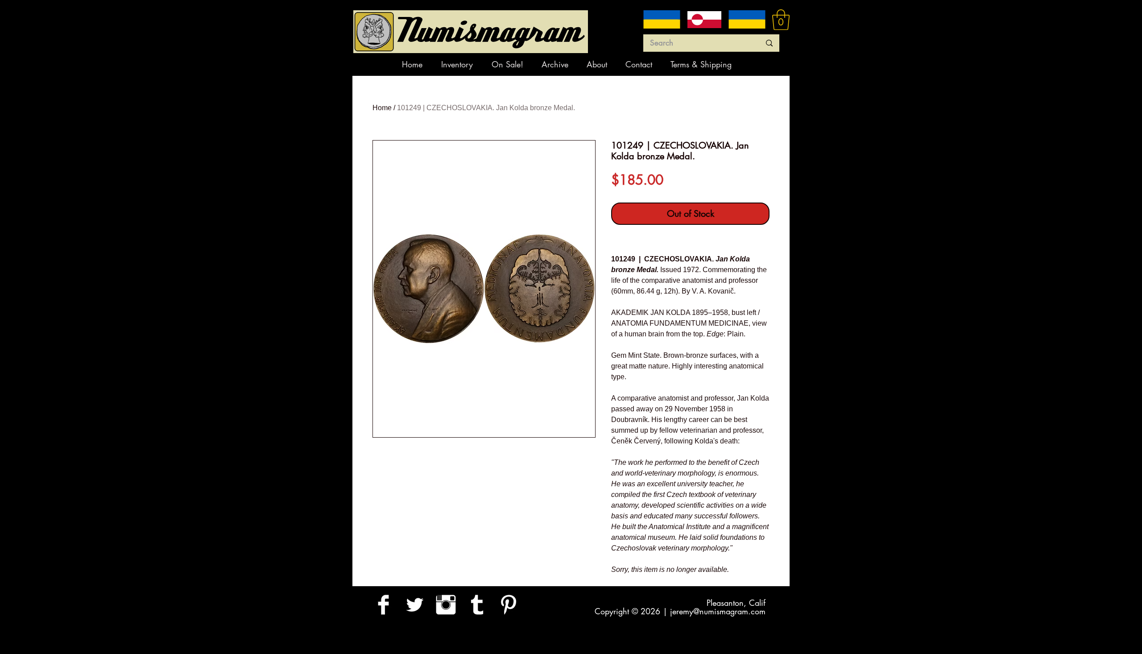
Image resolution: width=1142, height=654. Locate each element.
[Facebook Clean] (383, 605)
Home (382, 108)
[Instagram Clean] (446, 605)
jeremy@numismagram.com (717, 611)
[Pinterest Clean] (508, 605)
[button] (781, 19)
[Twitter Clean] (415, 605)
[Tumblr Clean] (477, 605)
